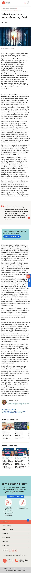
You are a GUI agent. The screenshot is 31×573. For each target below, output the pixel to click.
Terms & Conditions (17, 570)
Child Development (11, 8)
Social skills (21, 411)
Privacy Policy (9, 570)
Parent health (17, 413)
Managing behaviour (9, 409)
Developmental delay (9, 411)
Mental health (7, 413)
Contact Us (5, 545)
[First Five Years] (6, 3)
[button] (12, 236)
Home (3, 8)
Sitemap (24, 570)
